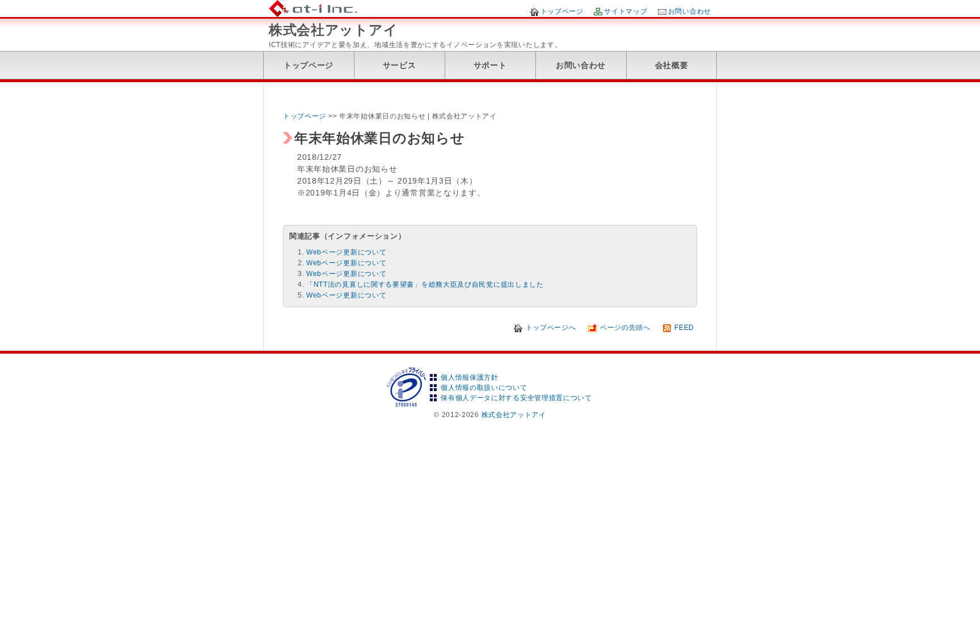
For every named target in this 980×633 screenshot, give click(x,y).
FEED (684, 328)
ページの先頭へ (625, 328)
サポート (490, 65)
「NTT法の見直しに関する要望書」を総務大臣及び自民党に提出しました (425, 284)
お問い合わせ (689, 11)
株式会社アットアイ (333, 29)
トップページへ (551, 328)
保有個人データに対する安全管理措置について (516, 398)
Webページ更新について (346, 252)
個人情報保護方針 (470, 377)
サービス (399, 65)
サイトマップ (625, 11)
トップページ (562, 11)
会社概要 (671, 65)
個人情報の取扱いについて (484, 388)
